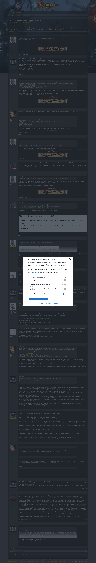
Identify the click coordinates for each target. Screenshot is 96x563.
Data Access (48, 303)
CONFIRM (38, 298)
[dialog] (48, 281)
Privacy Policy (55, 303)
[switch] (64, 280)
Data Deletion (40, 303)
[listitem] (48, 277)
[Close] (70, 259)
